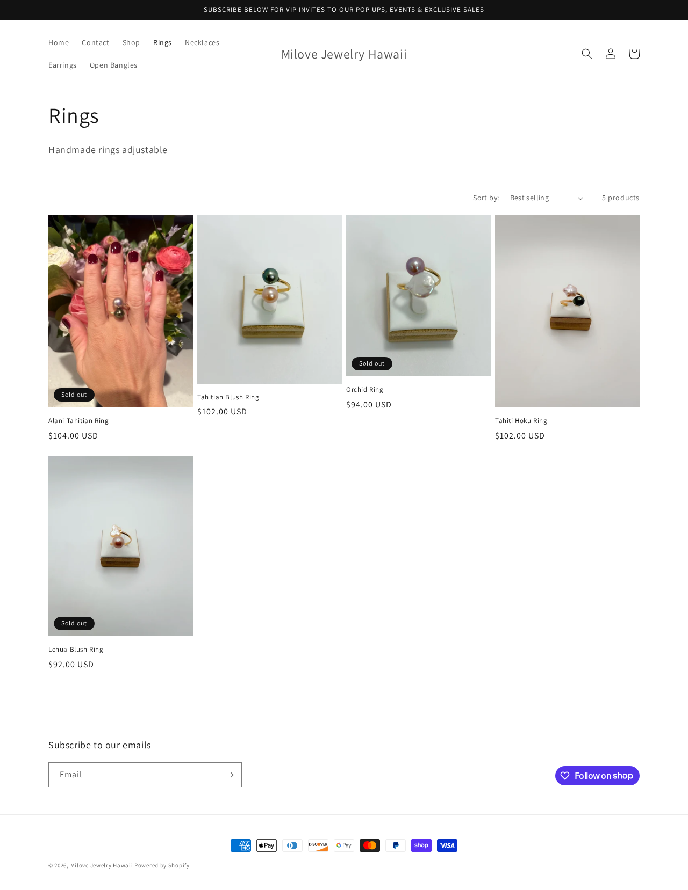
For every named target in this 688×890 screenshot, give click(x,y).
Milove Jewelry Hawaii (101, 865)
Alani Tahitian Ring (78, 421)
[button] (587, 53)
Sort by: (486, 197)
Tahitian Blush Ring (228, 397)
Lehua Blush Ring (76, 649)
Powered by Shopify (162, 865)
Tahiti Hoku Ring (521, 421)
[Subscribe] (229, 774)
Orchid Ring (365, 389)
